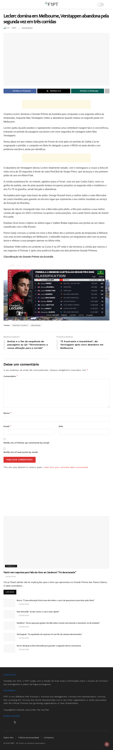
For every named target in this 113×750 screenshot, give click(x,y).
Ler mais (11, 592)
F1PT (14, 28)
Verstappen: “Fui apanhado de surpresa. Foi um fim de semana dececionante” (49, 634)
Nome (8, 413)
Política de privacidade (28, 737)
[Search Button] (108, 4)
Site (61, 426)
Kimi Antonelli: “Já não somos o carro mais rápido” (38, 611)
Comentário (11, 376)
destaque (35, 325)
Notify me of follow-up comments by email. (27, 443)
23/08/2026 (23, 604)
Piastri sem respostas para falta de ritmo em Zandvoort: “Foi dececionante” (40, 572)
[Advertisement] (56, 104)
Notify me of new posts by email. (21, 452)
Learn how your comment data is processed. (65, 467)
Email (7, 426)
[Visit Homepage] (51, 4)
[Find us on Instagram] (10, 722)
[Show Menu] (5, 4)
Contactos (49, 737)
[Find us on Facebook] (5, 722)
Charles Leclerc (20, 325)
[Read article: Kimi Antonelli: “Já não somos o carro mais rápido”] (9, 614)
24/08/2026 (10, 577)
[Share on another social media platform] (107, 91)
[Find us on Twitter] (15, 722)
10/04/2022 (27, 28)
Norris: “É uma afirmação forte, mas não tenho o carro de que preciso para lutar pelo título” (56, 600)
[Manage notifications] (106, 744)
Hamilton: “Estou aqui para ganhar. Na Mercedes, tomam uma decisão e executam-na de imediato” (58, 623)
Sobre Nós (8, 737)
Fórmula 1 (11, 566)
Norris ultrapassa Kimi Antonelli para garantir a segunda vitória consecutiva (49, 645)
